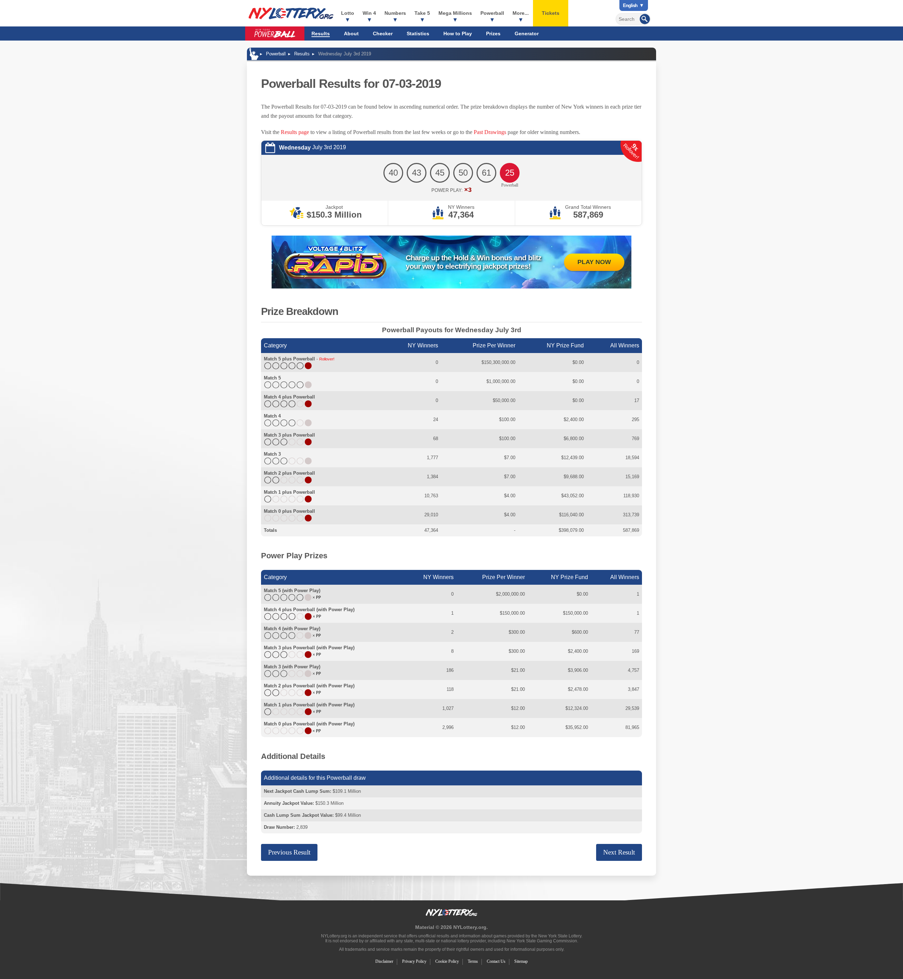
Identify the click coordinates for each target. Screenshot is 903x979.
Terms (473, 961)
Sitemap (521, 961)
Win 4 (369, 13)
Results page (295, 132)
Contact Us (496, 961)
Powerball (492, 13)
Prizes (493, 33)
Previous (289, 852)
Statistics (418, 33)
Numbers (395, 13)
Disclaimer (384, 961)
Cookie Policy (447, 961)
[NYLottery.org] (291, 13)
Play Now (594, 262)
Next (619, 852)
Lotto (347, 13)
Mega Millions (455, 13)
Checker (383, 33)
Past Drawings (490, 132)
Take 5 (422, 13)
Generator (527, 33)
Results (320, 33)
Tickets (550, 13)
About (351, 33)
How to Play (457, 33)
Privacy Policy (414, 961)
